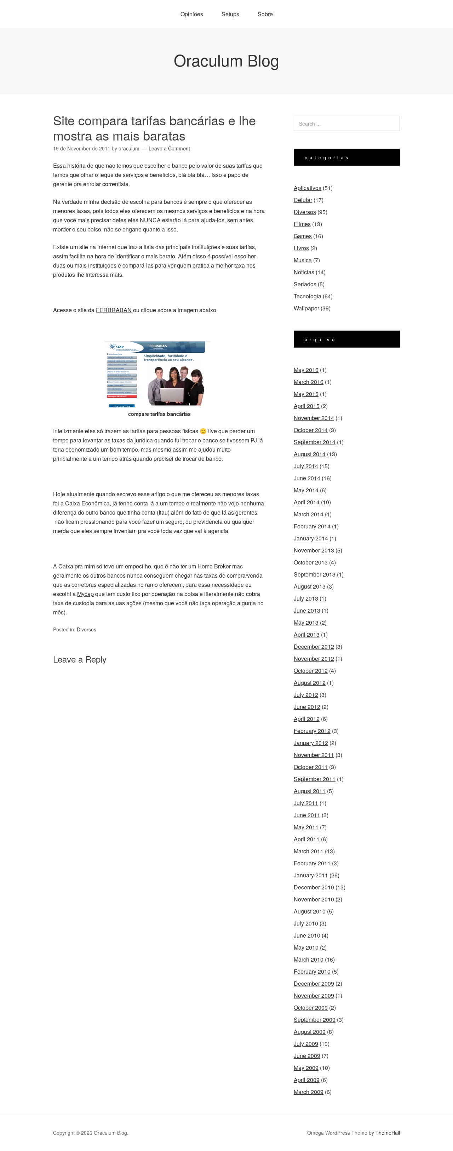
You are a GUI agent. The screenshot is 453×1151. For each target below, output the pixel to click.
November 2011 (314, 755)
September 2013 (315, 574)
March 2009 (308, 1092)
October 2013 (311, 562)
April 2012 (307, 719)
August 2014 (310, 454)
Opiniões (191, 14)
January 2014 (311, 538)
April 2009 (307, 1080)
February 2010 (312, 971)
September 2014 (315, 442)
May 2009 (306, 1068)
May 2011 (306, 827)
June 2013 (307, 610)
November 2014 (314, 418)
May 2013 (306, 622)
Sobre (265, 14)
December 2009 (314, 983)
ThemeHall (387, 1132)
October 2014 (311, 430)
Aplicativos (307, 188)
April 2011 (307, 839)
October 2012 (311, 670)
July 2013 (306, 598)
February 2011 (312, 863)
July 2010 (306, 923)
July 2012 (306, 695)
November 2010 (314, 899)
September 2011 (315, 779)
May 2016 (306, 370)
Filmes (302, 224)
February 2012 (312, 731)
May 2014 (306, 490)
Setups (230, 14)
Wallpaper (306, 308)
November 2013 (314, 550)
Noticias (304, 272)
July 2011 (306, 803)
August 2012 (310, 682)
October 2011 (311, 767)
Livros (301, 248)
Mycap (85, 594)
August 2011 (310, 791)
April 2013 (307, 634)
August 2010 (310, 911)
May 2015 (306, 394)
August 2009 (310, 1031)
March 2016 (308, 382)
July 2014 (306, 466)
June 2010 (307, 935)
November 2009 (314, 995)
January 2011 (311, 875)
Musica (303, 260)
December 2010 (314, 887)
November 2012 (314, 658)
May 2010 (306, 947)
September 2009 (315, 1019)
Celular (303, 200)
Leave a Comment (169, 148)
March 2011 (308, 851)
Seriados (305, 284)
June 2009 (307, 1056)
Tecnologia (307, 296)
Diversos (86, 629)
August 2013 (310, 586)
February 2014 (312, 526)
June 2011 (307, 815)
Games (303, 236)
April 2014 (307, 502)
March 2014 (308, 514)
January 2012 (311, 743)
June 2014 (307, 478)
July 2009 (306, 1044)
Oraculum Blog (226, 59)
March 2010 (308, 959)
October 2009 (311, 1007)
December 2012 (314, 646)
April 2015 (307, 406)
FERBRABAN (114, 310)
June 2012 (307, 707)
